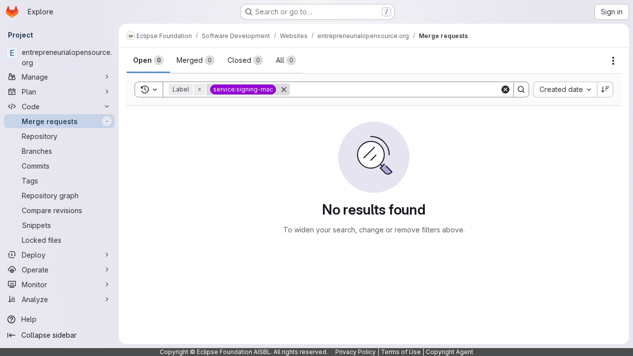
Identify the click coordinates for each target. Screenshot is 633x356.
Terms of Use (401, 352)
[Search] (521, 89)
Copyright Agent (449, 352)
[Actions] (613, 61)
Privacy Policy (355, 352)
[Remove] (284, 89)
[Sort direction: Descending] (605, 89)
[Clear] (505, 89)
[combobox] (565, 89)
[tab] (148, 60)
